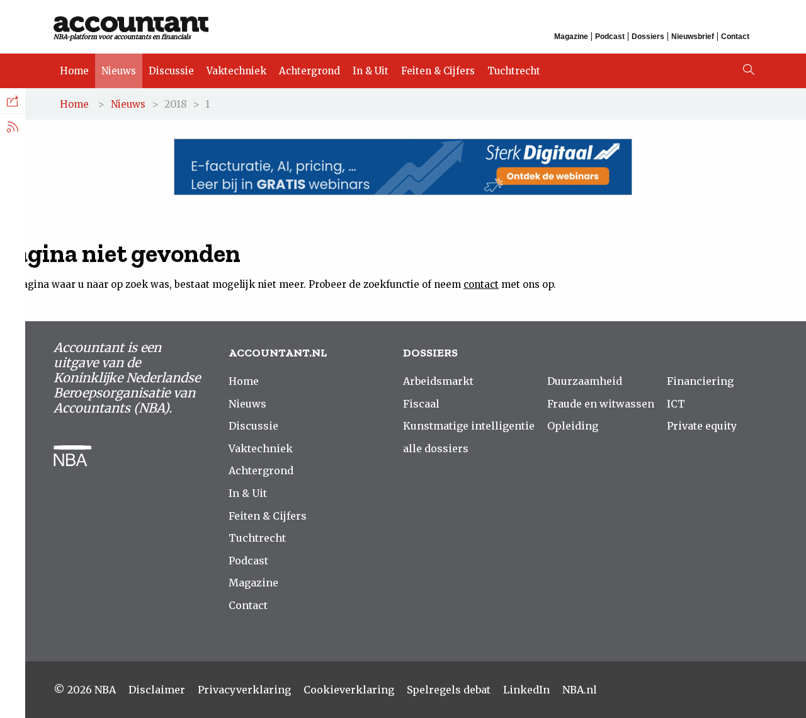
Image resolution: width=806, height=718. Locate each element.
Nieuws (118, 71)
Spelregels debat (449, 689)
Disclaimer (156, 689)
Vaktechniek (236, 71)
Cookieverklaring (349, 689)
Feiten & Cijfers (438, 71)
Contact (735, 36)
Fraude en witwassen (600, 403)
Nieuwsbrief (692, 36)
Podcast (610, 36)
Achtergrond (309, 71)
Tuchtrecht (513, 71)
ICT (676, 403)
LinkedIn (526, 689)
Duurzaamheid (584, 381)
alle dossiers (435, 448)
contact (481, 284)
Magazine (571, 36)
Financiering (700, 381)
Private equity (702, 425)
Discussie (171, 71)
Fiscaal (421, 403)
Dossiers (648, 36)
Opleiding (572, 425)
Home (74, 71)
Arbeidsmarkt (438, 381)
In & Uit (371, 71)
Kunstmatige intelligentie (469, 425)
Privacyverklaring (244, 689)
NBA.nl (579, 689)
